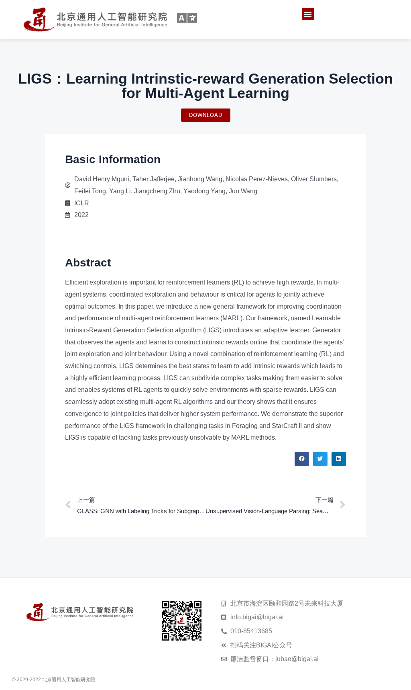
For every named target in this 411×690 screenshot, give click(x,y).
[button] (308, 14)
